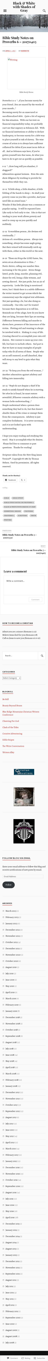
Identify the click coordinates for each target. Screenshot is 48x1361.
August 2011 (11, 1280)
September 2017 (13, 1111)
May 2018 (10, 1061)
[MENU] (5, 11)
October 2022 (12, 942)
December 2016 (13, 1167)
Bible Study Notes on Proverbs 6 (19, 502)
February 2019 (12, 1004)
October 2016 (12, 1179)
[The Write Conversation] (24, 805)
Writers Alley (8, 752)
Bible (6, 498)
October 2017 (11, 1104)
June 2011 (10, 1292)
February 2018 (12, 1079)
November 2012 (13, 1267)
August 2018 (11, 1042)
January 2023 (11, 923)
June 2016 (10, 1205)
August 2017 (11, 1117)
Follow (9, 884)
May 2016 (10, 1211)
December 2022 (13, 929)
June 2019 (10, 979)
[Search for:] (24, 656)
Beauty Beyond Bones (12, 705)
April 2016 (10, 1217)
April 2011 (10, 1305)
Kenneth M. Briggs (12, 511)
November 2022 (13, 935)
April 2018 (10, 1067)
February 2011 (12, 1311)
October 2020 (12, 961)
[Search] (41, 11)
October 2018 (12, 1029)
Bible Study (18, 498)
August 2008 (11, 1336)
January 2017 (11, 1161)
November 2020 (13, 954)
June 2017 (10, 1129)
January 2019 (11, 1011)
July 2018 (9, 1048)
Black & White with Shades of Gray (24, 6)
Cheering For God (10, 721)
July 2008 (10, 1342)
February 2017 (12, 1154)
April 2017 (10, 1142)
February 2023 (12, 917)
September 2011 (13, 1273)
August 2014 (11, 1242)
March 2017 (11, 1148)
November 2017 (13, 1098)
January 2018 (11, 1086)
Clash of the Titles (10, 727)
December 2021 (13, 948)
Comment (35, 599)
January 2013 (11, 1255)
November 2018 (13, 1023)
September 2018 (13, 1036)
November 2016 (13, 1173)
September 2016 (13, 1186)
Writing (8, 520)
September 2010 (13, 1317)
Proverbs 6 (9, 516)
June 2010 (10, 1323)
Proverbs (28, 511)
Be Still (5, 699)
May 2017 (10, 1136)
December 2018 (13, 1017)
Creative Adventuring (12, 733)
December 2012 (13, 1261)
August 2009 (11, 1330)
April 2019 (10, 992)
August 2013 (11, 1248)
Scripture (22, 516)
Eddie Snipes (8, 739)
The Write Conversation (13, 746)
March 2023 (11, 910)
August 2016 (11, 1192)
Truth (33, 516)
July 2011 (9, 1286)
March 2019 (11, 998)
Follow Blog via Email (16, 858)
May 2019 (10, 986)
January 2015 (11, 1230)
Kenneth (25, 51)
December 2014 (13, 1236)
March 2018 (11, 1073)
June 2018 (10, 1054)
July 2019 (9, 973)
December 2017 (12, 1092)
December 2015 (12, 1223)
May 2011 (10, 1298)
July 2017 (9, 1123)
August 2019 (11, 967)
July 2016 (9, 1198)
